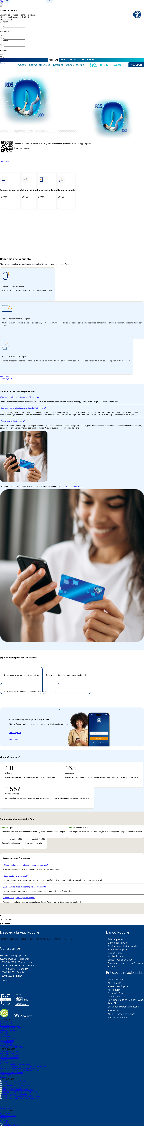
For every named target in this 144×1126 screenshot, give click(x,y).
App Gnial (29, 1090)
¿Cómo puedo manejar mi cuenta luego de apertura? (25, 865)
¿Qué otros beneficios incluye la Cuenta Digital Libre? (23, 408)
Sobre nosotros (6, 1021)
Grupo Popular (115, 979)
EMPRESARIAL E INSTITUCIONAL (81, 60)
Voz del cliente (5, 1032)
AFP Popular (114, 983)
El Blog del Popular (118, 942)
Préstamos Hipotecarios (9, 1058)
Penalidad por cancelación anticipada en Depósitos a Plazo (23, 1066)
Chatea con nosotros (8, 1116)
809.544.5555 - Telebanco (16, 958)
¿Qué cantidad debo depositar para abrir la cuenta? (25, 887)
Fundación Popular (117, 1017)
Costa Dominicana (32, 1096)
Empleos (112, 966)
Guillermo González (30, 1098)
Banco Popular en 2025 (120, 959)
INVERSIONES (57, 65)
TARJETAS (21, 65)
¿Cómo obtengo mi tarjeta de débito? (19, 898)
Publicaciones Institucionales (123, 946)
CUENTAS (33, 65)
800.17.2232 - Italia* (12, 975)
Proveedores (5, 1036)
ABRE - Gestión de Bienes (121, 1014)
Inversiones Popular (118, 986)
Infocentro (113, 1010)
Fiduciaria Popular (117, 993)
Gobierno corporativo (8, 1030)
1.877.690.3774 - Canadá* (15, 968)
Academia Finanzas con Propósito (126, 963)
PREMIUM (104, 65)
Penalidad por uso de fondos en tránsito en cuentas (20, 1070)
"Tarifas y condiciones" (73, 486)
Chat (2, 1)
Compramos (5, 22)
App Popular (21, 1081)
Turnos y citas (115, 953)
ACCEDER (136, 64)
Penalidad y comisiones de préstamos (15, 1064)
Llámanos (4, 1120)
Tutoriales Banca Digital (9, 1026)
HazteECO (117, 65)
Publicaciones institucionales (11, 1028)
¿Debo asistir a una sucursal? (15, 876)
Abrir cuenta (5, 161)
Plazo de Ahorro (6, 1062)
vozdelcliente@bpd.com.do (16, 955)
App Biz (19, 1083)
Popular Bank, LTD (117, 996)
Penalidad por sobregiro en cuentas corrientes (18, 1068)
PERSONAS (53, 60)
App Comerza (29, 1085)
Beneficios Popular (118, 949)
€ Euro (10, 19)
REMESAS (80, 65)
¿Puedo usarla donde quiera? (12, 421)
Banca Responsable (8, 1038)
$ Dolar (3, 19)
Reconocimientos (7, 1041)
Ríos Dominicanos (31, 1092)
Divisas (3, 1077)
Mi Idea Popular (6, 1034)
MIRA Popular (21, 1094)
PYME (63, 60)
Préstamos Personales (9, 1051)
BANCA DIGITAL (93, 65)
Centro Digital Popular (8, 1045)
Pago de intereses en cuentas (11, 1073)
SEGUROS (69, 65)
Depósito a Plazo (7, 1060)
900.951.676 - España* (13, 972)
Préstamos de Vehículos (9, 1056)
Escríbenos (4, 1118)
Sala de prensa (6, 1024)
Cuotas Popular (6, 1075)
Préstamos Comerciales (9, 1053)
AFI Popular (114, 989)
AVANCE (112, 1003)
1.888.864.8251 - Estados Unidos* (19, 965)
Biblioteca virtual (6, 1043)
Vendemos (4, 31)
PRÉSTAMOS (44, 65)
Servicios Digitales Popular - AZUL (126, 999)
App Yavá (20, 1088)
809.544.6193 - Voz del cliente (18, 962)
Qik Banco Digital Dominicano (123, 1006)
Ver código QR (6, 378)
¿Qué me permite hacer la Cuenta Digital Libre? (20, 397)
